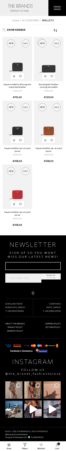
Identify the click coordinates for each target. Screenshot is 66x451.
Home (15, 20)
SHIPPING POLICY (53, 323)
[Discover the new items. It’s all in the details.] (14, 390)
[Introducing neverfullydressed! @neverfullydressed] (33, 390)
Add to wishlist (20, 76)
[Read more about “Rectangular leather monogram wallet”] (45, 76)
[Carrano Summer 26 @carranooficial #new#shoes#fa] (33, 409)
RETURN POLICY (53, 327)
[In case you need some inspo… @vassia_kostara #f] (14, 409)
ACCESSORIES (30, 20)
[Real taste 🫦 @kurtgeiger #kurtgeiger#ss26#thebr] (52, 409)
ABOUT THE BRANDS (15, 323)
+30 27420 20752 (53, 311)
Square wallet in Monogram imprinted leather (17, 85)
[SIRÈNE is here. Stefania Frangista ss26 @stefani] (52, 390)
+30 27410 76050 (15, 311)
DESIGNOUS (38, 437)
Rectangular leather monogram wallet (48, 85)
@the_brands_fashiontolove (33, 373)
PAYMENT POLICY (15, 331)
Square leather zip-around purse (17, 149)
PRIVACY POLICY (15, 327)
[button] (14, 76)
